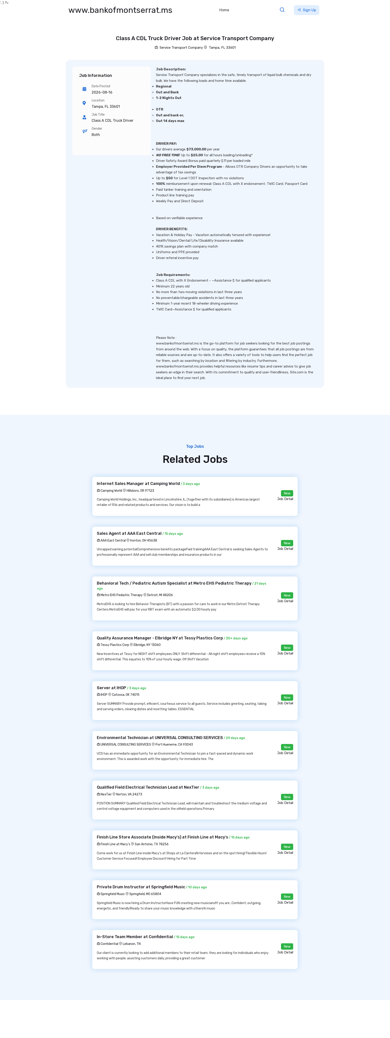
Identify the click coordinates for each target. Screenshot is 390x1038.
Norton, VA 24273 (129, 794)
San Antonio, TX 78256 (152, 844)
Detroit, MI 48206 (160, 595)
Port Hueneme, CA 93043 (174, 744)
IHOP (103, 695)
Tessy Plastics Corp (114, 645)
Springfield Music (112, 894)
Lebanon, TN (132, 944)
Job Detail (285, 499)
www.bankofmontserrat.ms (120, 10)
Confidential (109, 944)
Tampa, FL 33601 (222, 48)
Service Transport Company (181, 48)
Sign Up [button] (309, 10)
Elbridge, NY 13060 (147, 645)
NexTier (106, 794)
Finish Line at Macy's (115, 844)
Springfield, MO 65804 (145, 894)
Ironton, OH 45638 (143, 540)
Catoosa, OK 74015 (125, 695)
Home (224, 10)
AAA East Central (113, 540)
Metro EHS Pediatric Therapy (121, 595)
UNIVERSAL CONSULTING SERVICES (125, 744)
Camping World (111, 491)
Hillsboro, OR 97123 (140, 491)
